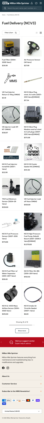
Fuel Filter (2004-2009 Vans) (9, 61)
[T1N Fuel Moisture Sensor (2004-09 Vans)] (11, 187)
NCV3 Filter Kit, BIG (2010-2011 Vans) (31, 272)
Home (3, 14)
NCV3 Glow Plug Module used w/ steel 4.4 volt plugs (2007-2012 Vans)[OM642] (32, 130)
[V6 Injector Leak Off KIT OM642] (11, 115)
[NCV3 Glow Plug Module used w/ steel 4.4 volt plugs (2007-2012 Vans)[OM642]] (33, 115)
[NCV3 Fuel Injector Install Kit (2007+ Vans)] (11, 152)
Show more (22, 331)
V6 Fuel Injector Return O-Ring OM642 (11, 93)
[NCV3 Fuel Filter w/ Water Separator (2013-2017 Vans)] (11, 259)
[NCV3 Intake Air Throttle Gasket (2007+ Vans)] (33, 294)
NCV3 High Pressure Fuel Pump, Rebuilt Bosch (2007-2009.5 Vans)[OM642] (32, 237)
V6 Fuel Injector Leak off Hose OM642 (32, 200)
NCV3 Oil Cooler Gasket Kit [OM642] (32, 165)
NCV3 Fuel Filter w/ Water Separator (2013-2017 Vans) (9, 273)
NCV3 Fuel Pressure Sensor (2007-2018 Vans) (10, 236)
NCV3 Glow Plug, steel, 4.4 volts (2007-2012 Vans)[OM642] (33, 94)
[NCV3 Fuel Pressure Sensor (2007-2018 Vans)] (11, 222)
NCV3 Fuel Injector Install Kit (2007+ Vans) (9, 166)
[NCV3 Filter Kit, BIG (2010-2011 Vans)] (33, 259)
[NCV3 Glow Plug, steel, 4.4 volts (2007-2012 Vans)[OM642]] (33, 80)
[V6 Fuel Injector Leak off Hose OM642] (33, 187)
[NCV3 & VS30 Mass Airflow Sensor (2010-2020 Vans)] (11, 294)
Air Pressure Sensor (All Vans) (32, 61)
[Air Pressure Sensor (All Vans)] (33, 48)
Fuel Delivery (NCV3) (13, 14)
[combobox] (22, 8)
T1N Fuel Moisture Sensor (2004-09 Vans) (9, 201)
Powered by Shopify (24, 418)
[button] (36, 3)
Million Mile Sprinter (12, 418)
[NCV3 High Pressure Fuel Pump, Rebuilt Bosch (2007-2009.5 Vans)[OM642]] (33, 222)
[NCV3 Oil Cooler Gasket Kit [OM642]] (33, 152)
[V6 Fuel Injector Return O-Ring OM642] (11, 80)
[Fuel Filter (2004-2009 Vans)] (11, 48)
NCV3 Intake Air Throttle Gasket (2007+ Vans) (30, 308)
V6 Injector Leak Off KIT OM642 (10, 128)
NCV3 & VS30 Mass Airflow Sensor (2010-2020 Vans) (11, 308)
